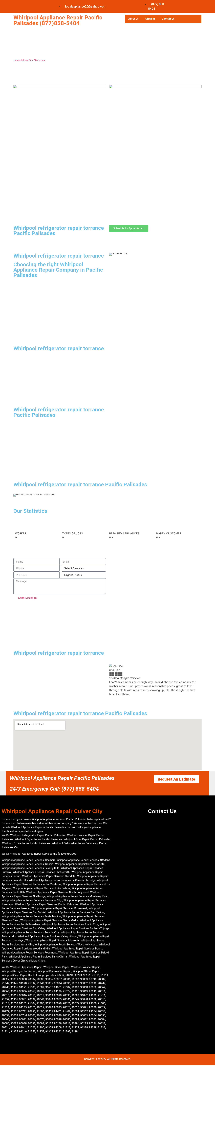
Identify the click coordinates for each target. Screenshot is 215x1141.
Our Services (37, 60)
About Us (133, 18)
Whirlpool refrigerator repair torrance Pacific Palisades (58, 230)
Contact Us (168, 18)
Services (150, 18)
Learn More (21, 60)
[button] (112, 680)
